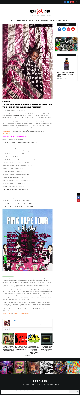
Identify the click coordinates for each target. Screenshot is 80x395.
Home (12, 20)
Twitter (10, 313)
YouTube (21, 313)
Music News (44, 20)
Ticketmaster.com (7, 131)
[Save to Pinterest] (78, 200)
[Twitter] (5, 329)
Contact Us (66, 20)
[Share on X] (78, 194)
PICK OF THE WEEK (66, 55)
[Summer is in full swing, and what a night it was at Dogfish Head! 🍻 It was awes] (20, 367)
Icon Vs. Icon (40, 381)
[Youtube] (7, 329)
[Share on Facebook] (78, 197)
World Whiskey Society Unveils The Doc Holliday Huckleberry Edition (65, 74)
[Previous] (1, 342)
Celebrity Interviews (21, 20)
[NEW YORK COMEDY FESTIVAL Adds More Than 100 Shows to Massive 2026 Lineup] (8, 333)
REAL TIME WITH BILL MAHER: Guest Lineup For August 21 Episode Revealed (46, 347)
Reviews (52, 20)
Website (27, 313)
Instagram (15, 313)
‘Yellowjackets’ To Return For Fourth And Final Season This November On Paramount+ (34, 348)
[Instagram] (9, 329)
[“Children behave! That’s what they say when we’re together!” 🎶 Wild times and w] (33, 367)
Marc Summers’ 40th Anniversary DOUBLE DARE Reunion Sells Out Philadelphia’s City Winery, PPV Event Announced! (21, 350)
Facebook (4, 313)
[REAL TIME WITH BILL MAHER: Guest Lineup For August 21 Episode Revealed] (46, 333)
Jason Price (11, 110)
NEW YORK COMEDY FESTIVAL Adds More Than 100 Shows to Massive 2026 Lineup (8, 347)
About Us (58, 20)
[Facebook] (4, 329)
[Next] (53, 342)
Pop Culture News (34, 20)
